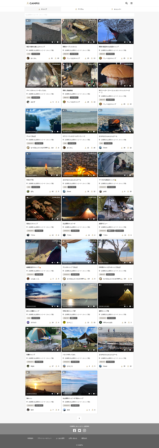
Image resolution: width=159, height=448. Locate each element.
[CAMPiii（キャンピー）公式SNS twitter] (79, 430)
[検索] (126, 3)
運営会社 (84, 438)
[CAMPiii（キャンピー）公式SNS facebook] (74, 430)
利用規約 (30, 438)
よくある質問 (60, 438)
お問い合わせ (73, 438)
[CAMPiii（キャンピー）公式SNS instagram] (84, 430)
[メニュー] (131, 3)
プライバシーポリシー (45, 438)
